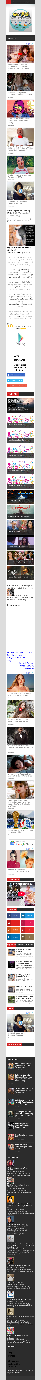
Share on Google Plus (18, 386)
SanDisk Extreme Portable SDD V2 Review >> (26, 666)
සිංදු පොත (9, 222)
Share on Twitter (16, 380)
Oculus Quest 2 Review (15, 1282)
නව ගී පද (27, 220)
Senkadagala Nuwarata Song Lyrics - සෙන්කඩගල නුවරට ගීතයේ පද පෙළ (24, 1113)
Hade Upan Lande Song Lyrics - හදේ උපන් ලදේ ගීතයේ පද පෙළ (23, 1065)
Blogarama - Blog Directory (16, 1370)
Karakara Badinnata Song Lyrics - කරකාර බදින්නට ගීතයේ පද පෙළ (24, 1090)
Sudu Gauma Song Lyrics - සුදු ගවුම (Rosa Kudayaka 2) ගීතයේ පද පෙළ (24, 1102)
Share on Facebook (18, 375)
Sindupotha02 (21, 220)
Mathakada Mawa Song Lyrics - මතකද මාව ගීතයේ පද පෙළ (24, 1146)
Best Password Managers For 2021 (19, 1299)
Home (30, 652)
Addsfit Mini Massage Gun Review (18, 1265)
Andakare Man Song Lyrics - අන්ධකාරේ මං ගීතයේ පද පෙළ (22, 1125)
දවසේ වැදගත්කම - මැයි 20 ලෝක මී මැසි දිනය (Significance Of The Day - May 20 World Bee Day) (20, 1245)
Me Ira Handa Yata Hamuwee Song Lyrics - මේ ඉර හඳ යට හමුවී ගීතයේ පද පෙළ (19, 1205)
